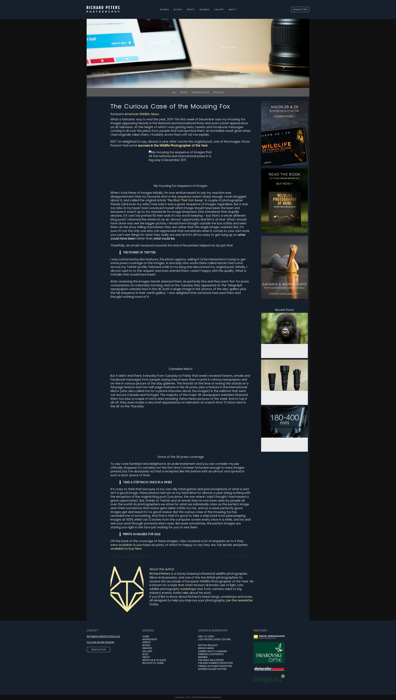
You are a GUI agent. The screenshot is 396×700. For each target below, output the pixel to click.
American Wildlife (137, 114)
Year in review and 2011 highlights (234, 556)
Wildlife (218, 92)
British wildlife (208, 645)
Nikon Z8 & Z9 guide (154, 660)
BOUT (147, 657)
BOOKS (146, 645)
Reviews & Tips (200, 92)
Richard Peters (159, 574)
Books (178, 9)
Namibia (203, 657)
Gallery (219, 9)
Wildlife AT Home (153, 663)
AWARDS (147, 648)
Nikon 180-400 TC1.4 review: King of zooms (284, 442)
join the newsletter (239, 600)
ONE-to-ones (206, 636)
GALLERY (147, 651)
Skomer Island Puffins (212, 669)
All (174, 92)
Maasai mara (206, 648)
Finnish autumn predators (215, 666)
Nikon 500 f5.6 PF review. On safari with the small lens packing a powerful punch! (284, 395)
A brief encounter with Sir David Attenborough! (131, 556)
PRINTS (191, 9)
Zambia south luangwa (212, 651)
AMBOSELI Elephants (211, 654)
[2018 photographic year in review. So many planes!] (284, 328)
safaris (164, 9)
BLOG (145, 654)
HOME (145, 636)
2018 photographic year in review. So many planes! (284, 348)
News (184, 92)
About (232, 9)
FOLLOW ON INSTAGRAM (100, 642)
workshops (188, 589)
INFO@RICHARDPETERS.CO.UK (103, 636)
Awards (204, 9)
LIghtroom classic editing (214, 639)
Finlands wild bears (211, 660)
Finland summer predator (214, 663)
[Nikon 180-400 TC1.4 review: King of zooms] (284, 422)
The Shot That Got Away (185, 200)
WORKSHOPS (149, 639)
